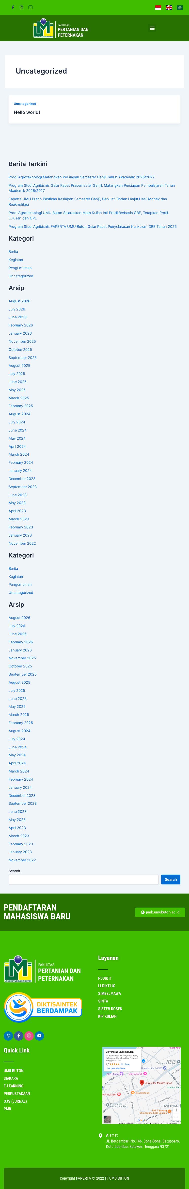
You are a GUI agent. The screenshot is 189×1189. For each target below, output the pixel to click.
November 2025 (22, 341)
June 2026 (18, 317)
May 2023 (17, 503)
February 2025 (21, 406)
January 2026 (20, 333)
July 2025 (17, 373)
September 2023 (23, 487)
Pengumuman (20, 268)
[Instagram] (21, 7)
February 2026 (21, 325)
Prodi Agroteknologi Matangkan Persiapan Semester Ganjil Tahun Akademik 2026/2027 (82, 177)
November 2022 (22, 543)
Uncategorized (25, 104)
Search (14, 871)
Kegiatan (16, 260)
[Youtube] (39, 1036)
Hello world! (27, 112)
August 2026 (19, 301)
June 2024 (18, 430)
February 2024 (21, 462)
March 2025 (19, 398)
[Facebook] (13, 7)
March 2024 (19, 454)
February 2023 (21, 527)
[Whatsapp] (8, 1036)
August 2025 (19, 365)
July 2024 (17, 422)
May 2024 (17, 438)
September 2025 (23, 357)
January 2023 (20, 535)
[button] (152, 28)
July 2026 (17, 309)
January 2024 (20, 470)
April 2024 (17, 446)
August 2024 (19, 414)
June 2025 (18, 382)
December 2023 (22, 479)
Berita (13, 251)
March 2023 (19, 519)
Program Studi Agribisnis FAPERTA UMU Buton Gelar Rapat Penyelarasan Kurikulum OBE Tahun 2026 (93, 226)
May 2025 (17, 390)
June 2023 (18, 495)
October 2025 (20, 349)
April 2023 (17, 511)
